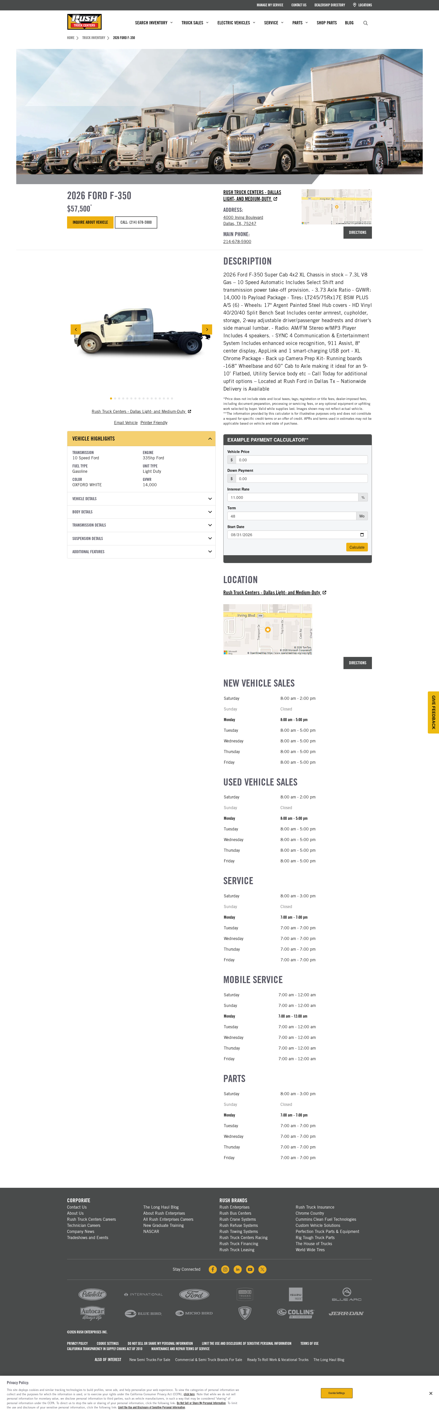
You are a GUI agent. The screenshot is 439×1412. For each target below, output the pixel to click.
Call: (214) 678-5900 (135, 222)
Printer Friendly (153, 422)
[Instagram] (225, 1269)
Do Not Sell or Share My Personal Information (160, 1343)
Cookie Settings (108, 1343)
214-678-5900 (237, 241)
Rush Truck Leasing (237, 1249)
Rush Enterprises (234, 1207)
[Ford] (194, 1301)
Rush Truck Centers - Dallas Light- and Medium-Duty (252, 195)
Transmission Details (89, 525)
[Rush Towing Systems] (346, 1320)
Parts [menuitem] (297, 22)
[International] (143, 1301)
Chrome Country (310, 1213)
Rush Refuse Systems (239, 1225)
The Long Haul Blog (161, 1207)
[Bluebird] (143, 1320)
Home (70, 38)
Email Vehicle (126, 422)
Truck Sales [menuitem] (192, 22)
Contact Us (298, 5)
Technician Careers (83, 1225)
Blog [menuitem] (349, 22)
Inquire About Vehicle (90, 222)
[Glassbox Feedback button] (433, 712)
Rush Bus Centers (235, 1213)
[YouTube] (250, 1269)
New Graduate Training (163, 1225)
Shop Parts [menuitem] (327, 22)
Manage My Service (270, 5)
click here (189, 1394)
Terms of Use (310, 1343)
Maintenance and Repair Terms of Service (180, 1349)
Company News (80, 1231)
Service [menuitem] (271, 22)
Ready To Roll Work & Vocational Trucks (277, 1360)
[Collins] (295, 1320)
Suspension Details (87, 538)
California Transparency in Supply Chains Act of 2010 (104, 1349)
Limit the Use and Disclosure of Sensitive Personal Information (246, 1343)
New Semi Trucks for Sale (149, 1360)
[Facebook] (213, 1269)
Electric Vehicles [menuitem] (233, 22)
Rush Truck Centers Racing (244, 1237)
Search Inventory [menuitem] (151, 22)
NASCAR (151, 1231)
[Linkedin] (237, 1269)
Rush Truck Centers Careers (91, 1219)
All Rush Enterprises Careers (168, 1219)
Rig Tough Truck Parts (315, 1237)
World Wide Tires (310, 1249)
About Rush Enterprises (164, 1213)
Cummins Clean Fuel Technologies (326, 1219)
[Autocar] (92, 1320)
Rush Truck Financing (239, 1243)
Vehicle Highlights (93, 438)
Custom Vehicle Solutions (318, 1225)
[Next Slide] (207, 329)
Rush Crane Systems (238, 1219)
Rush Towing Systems (239, 1231)
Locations (365, 5)
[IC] (245, 1320)
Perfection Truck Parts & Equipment (327, 1231)
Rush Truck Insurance (315, 1207)
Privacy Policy (77, 1343)
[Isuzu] (295, 1301)
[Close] (430, 1393)
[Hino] (245, 1301)
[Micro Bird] (194, 1320)
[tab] (111, 398)
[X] (262, 1269)
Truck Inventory (93, 38)
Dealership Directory (330, 5)
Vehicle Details (84, 498)
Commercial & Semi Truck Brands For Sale (208, 1360)
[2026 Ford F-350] (141, 329)
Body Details (82, 512)
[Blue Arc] (346, 1301)
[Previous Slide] (76, 329)
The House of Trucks (314, 1243)
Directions (357, 232)
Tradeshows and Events (87, 1237)
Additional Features (88, 551)
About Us (75, 1213)
